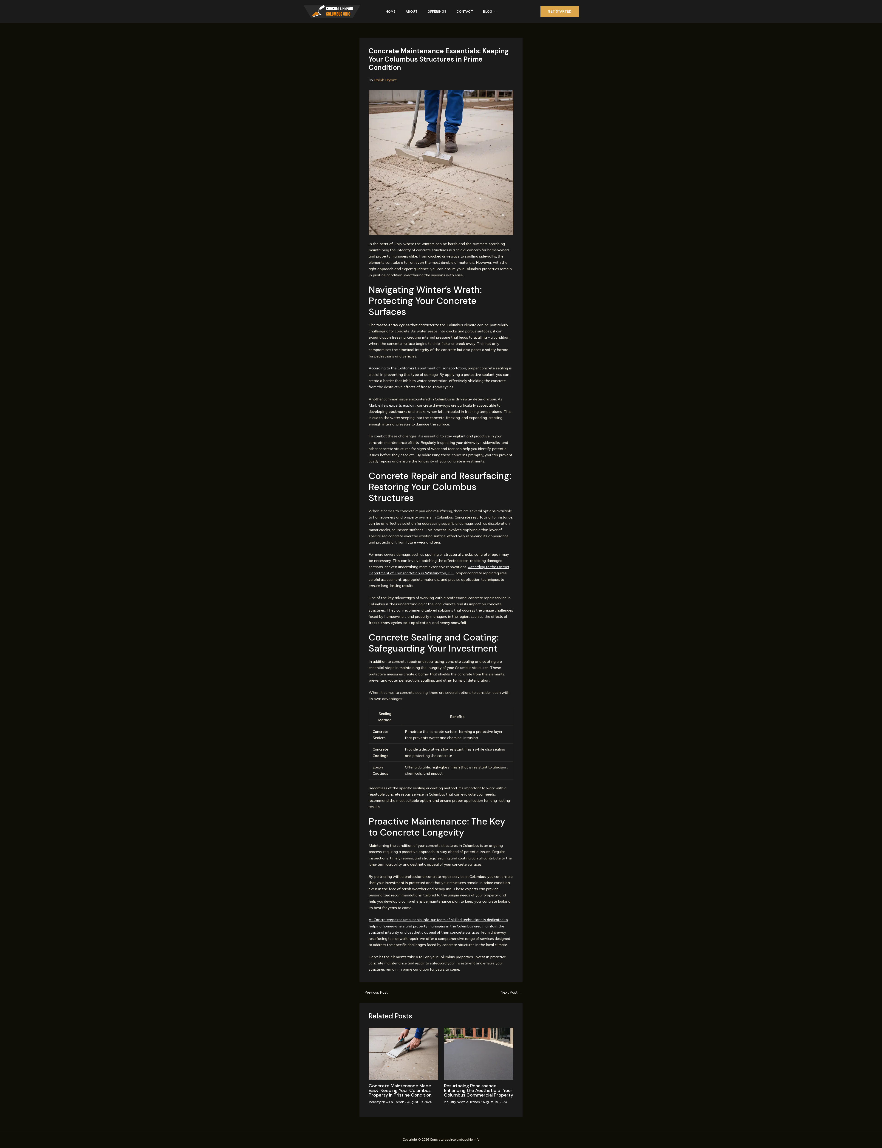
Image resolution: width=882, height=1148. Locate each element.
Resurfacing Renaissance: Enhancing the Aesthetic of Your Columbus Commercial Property (478, 1090)
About (412, 11)
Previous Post (374, 992)
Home (391, 11)
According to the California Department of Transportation (417, 368)
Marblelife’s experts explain (392, 405)
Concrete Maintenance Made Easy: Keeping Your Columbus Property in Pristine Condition (400, 1090)
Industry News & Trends (386, 1102)
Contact (464, 11)
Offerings (436, 11)
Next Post (511, 992)
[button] (494, 11)
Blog (487, 11)
